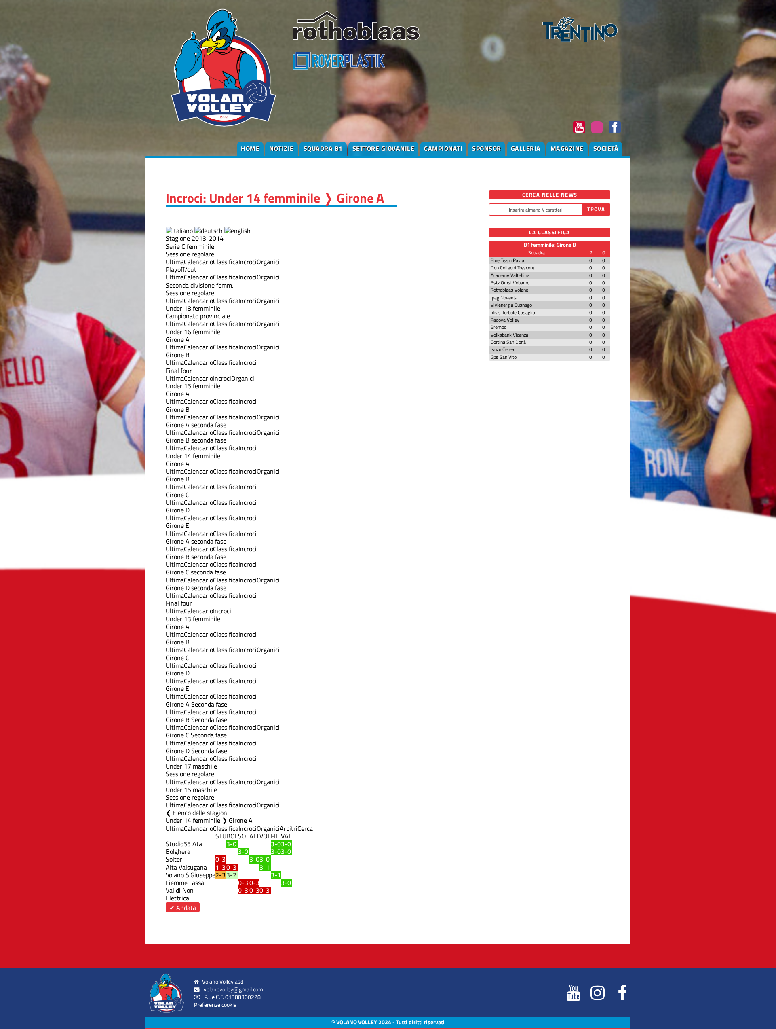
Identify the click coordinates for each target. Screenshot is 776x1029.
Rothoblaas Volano (509, 290)
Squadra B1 (323, 148)
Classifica (225, 262)
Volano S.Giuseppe (190, 875)
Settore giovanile (383, 148)
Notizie (281, 148)
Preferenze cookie (215, 1005)
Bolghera (178, 851)
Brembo (498, 327)
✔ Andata (182, 907)
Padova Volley (505, 320)
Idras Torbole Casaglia (513, 312)
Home (250, 148)
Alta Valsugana (186, 867)
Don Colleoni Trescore (512, 267)
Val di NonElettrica (180, 894)
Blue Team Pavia (507, 260)
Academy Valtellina (510, 275)
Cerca (305, 828)
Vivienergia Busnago (511, 305)
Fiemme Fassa (185, 882)
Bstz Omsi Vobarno (510, 282)
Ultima (175, 262)
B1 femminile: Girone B (550, 245)
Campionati (443, 148)
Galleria (526, 148)
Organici (268, 262)
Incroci (247, 262)
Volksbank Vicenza (509, 335)
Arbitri (288, 828)
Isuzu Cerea (502, 349)
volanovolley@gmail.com (233, 989)
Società (606, 148)
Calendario (198, 262)
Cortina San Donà (508, 342)
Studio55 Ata (184, 844)
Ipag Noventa (504, 297)
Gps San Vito (504, 357)
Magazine (567, 148)
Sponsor (486, 148)
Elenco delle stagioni (201, 812)
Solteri (175, 859)
